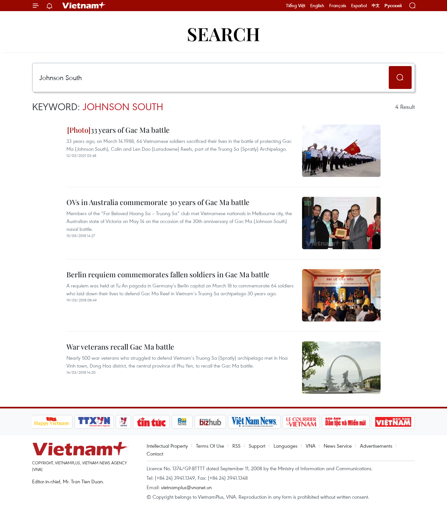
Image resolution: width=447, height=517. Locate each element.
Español (359, 6)
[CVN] (301, 422)
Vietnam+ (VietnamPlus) (84, 5)
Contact (155, 453)
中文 (376, 5)
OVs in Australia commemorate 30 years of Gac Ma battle (157, 202)
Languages (285, 445)
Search (223, 33)
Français (337, 6)
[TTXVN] (94, 422)
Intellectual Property (167, 445)
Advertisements (376, 445)
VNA (310, 445)
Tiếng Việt (295, 6)
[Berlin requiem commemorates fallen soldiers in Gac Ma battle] (341, 295)
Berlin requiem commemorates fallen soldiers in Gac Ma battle (167, 274)
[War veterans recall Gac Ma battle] (341, 367)
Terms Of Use (210, 445)
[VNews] (123, 422)
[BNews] (182, 422)
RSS (236, 445)
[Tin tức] (151, 422)
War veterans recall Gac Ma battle (120, 347)
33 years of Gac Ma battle (130, 130)
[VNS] (254, 422)
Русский (393, 5)
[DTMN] (346, 422)
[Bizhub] (210, 422)
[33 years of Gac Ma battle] (341, 151)
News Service (338, 445)
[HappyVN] (52, 422)
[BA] (393, 422)
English (317, 6)
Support (257, 445)
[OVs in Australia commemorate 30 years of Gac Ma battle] (341, 223)
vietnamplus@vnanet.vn (186, 487)
